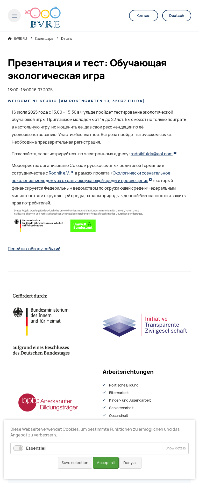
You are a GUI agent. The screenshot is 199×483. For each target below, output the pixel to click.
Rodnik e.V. (59, 173)
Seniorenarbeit (121, 407)
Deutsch (176, 15)
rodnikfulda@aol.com (152, 154)
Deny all (130, 462)
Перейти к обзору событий (34, 249)
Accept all (106, 462)
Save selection (75, 462)
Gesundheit (118, 415)
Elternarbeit (119, 392)
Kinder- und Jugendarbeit (130, 400)
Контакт (144, 15)
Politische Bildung (123, 385)
